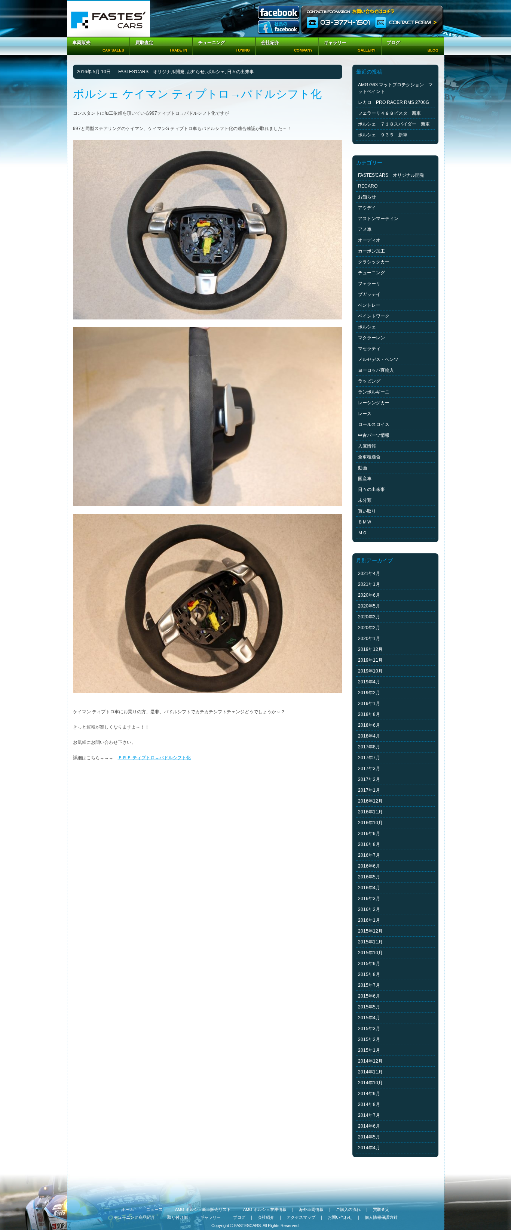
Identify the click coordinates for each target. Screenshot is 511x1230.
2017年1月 (369, 790)
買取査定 (381, 1209)
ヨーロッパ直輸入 (376, 370)
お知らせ (196, 71)
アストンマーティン (378, 218)
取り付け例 (177, 1217)
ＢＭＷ (364, 522)
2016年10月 (370, 822)
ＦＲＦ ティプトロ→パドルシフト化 (154, 757)
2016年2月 (369, 909)
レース (364, 413)
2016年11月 (370, 812)
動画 (362, 467)
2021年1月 (369, 584)
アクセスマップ (301, 1217)
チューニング (371, 272)
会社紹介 (266, 1217)
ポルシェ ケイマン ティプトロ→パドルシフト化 (203, 94)
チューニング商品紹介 (134, 1217)
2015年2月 (369, 1039)
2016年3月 (369, 898)
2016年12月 (370, 801)
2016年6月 (369, 866)
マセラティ (369, 348)
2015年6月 (369, 996)
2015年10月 (370, 952)
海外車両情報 (311, 1209)
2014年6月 (369, 1126)
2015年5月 (369, 1007)
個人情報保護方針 (381, 1217)
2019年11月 (370, 660)
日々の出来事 (240, 71)
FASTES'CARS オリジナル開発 (151, 71)
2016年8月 (369, 844)
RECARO (367, 186)
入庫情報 (367, 446)
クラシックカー (373, 262)
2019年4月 (369, 681)
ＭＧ (362, 532)
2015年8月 (369, 974)
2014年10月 (370, 1082)
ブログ (239, 1217)
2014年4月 (369, 1147)
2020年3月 (369, 616)
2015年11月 (370, 942)
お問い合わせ (340, 1217)
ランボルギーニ (373, 392)
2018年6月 (369, 725)
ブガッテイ (369, 294)
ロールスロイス (373, 424)
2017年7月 (369, 757)
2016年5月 (369, 877)
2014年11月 (370, 1072)
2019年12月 (370, 649)
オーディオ (369, 240)
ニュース (154, 1209)
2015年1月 (369, 1050)
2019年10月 (370, 671)
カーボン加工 (371, 251)
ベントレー (369, 305)
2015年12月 (370, 931)
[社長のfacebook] (278, 27)
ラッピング (369, 381)
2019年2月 (369, 692)
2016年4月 (369, 887)
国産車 (364, 478)
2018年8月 (369, 714)
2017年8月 (369, 747)
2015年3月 (369, 1028)
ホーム (128, 1209)
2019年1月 (369, 703)
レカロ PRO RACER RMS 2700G (393, 102)
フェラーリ (369, 283)
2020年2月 (369, 627)
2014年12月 (370, 1061)
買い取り (367, 511)
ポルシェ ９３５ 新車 (382, 134)
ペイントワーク (373, 316)
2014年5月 (369, 1137)
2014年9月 (369, 1093)
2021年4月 (369, 573)
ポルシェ (216, 71)
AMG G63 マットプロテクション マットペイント (395, 88)
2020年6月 (369, 595)
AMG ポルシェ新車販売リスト (203, 1209)
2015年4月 (369, 1017)
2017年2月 (369, 779)
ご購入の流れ (348, 1209)
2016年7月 (369, 855)
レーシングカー (373, 402)
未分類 (364, 500)
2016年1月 (369, 920)
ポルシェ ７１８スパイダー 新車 (394, 124)
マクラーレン (371, 337)
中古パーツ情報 (373, 435)
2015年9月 (369, 963)
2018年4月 (369, 736)
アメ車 (364, 229)
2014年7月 (369, 1115)
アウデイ (367, 207)
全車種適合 (369, 457)
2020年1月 (369, 638)
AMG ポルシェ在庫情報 (265, 1209)
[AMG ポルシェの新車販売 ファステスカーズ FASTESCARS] (108, 18)
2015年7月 (369, 985)
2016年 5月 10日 (94, 71)
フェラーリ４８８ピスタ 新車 (389, 113)
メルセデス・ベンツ (378, 359)
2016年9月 (369, 833)
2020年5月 (369, 606)
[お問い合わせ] (372, 18)
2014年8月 (369, 1104)
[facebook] (278, 13)
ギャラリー (210, 1217)
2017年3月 (369, 768)
